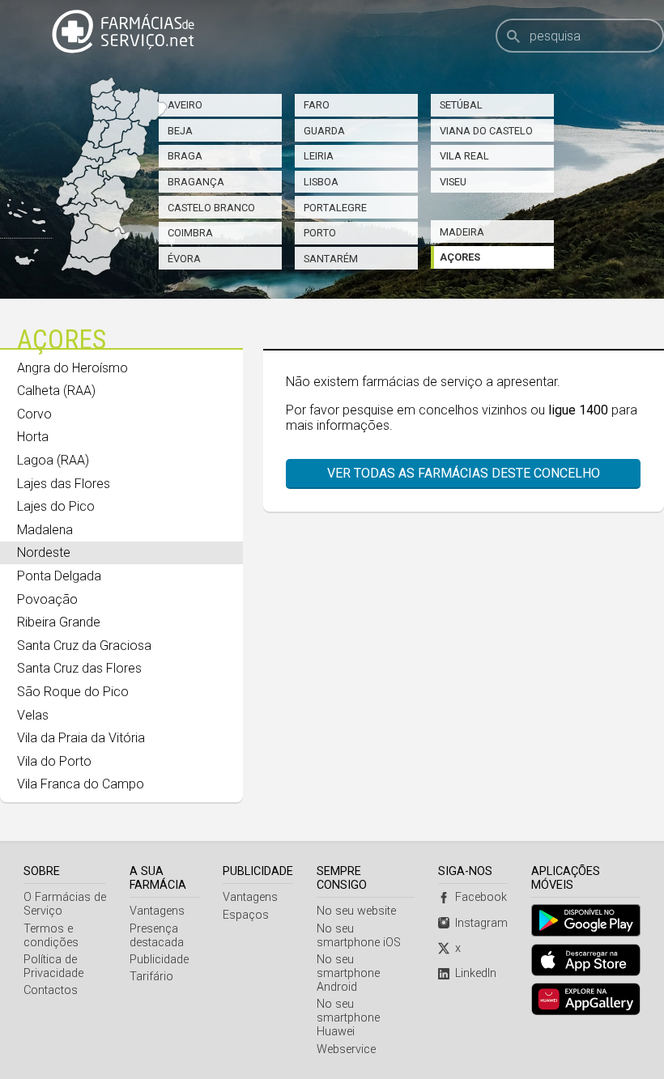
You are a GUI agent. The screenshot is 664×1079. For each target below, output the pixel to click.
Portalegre (335, 208)
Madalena (45, 529)
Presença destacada (157, 935)
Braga (185, 156)
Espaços (246, 915)
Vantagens (157, 911)
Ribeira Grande (58, 622)
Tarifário (151, 976)
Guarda (324, 131)
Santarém (331, 259)
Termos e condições (51, 935)
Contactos (50, 990)
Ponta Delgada (59, 576)
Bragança (196, 182)
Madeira (462, 232)
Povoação (47, 599)
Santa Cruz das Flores (79, 668)
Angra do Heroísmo (72, 368)
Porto (320, 233)
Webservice (346, 1049)
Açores (460, 257)
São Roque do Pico (73, 691)
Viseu (453, 182)
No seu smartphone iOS (359, 935)
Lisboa (321, 182)
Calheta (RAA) (56, 390)
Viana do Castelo (486, 131)
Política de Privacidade (53, 966)
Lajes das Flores (63, 483)
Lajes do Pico (56, 506)
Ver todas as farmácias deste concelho (463, 473)
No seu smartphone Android (348, 973)
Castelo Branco (211, 208)
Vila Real (464, 156)
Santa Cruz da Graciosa (84, 645)
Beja (180, 131)
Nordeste (43, 552)
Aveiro (185, 105)
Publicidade (159, 959)
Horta (33, 436)
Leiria (319, 156)
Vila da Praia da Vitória (81, 738)
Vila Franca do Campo (80, 784)
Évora (184, 259)
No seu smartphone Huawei (348, 1018)
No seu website (356, 911)
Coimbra (190, 233)
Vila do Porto (54, 761)
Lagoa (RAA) (53, 460)
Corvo (34, 414)
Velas (33, 715)
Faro (317, 105)
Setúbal (461, 105)
